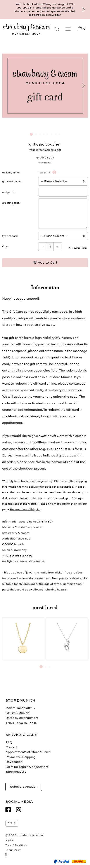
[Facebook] (8, 809)
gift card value (11, 181)
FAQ (8, 742)
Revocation (13, 762)
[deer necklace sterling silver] (67, 639)
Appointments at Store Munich (27, 752)
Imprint (9, 840)
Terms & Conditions (16, 845)
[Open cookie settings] (8, 857)
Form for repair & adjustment (26, 767)
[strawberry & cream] (26, 29)
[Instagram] (18, 809)
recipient (8, 192)
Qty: (5, 246)
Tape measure (15, 771)
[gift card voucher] (45, 127)
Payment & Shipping (20, 757)
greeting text (10, 202)
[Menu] (68, 29)
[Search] (57, 29)
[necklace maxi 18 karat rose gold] (23, 639)
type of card (10, 235)
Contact (11, 747)
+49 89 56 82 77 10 (21, 723)
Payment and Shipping (25, 509)
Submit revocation (23, 787)
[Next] (84, 9)
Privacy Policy (13, 850)
